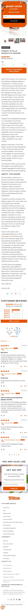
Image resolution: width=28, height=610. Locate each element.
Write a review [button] (14, 321)
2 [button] (11, 455)
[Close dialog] (25, 3)
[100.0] (17, 330)
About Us (5, 541)
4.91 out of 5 (18, 304)
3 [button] (14, 455)
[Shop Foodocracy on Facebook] (11, 599)
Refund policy (6, 525)
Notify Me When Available (14, 70)
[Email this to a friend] (20, 293)
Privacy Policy (7, 516)
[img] (5, 346)
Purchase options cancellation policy (13, 522)
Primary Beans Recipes (9, 555)
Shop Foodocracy (10, 604)
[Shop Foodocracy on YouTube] (19, 599)
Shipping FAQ (6, 513)
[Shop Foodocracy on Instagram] (14, 599)
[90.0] (9, 330)
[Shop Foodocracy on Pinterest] (17, 599)
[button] (5, 57)
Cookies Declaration (8, 531)
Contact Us (6, 507)
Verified (13, 336)
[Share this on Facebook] (11, 293)
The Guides (6, 558)
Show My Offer (14, 21)
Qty (2, 61)
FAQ (4, 510)
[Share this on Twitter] (7, 293)
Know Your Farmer (8, 544)
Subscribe (5, 546)
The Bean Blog (7, 549)
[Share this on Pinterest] (16, 293)
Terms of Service (7, 519)
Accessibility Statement (9, 528)
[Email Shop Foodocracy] (8, 599)
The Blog (5, 552)
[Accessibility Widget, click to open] (2, 607)
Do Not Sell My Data (8, 534)
